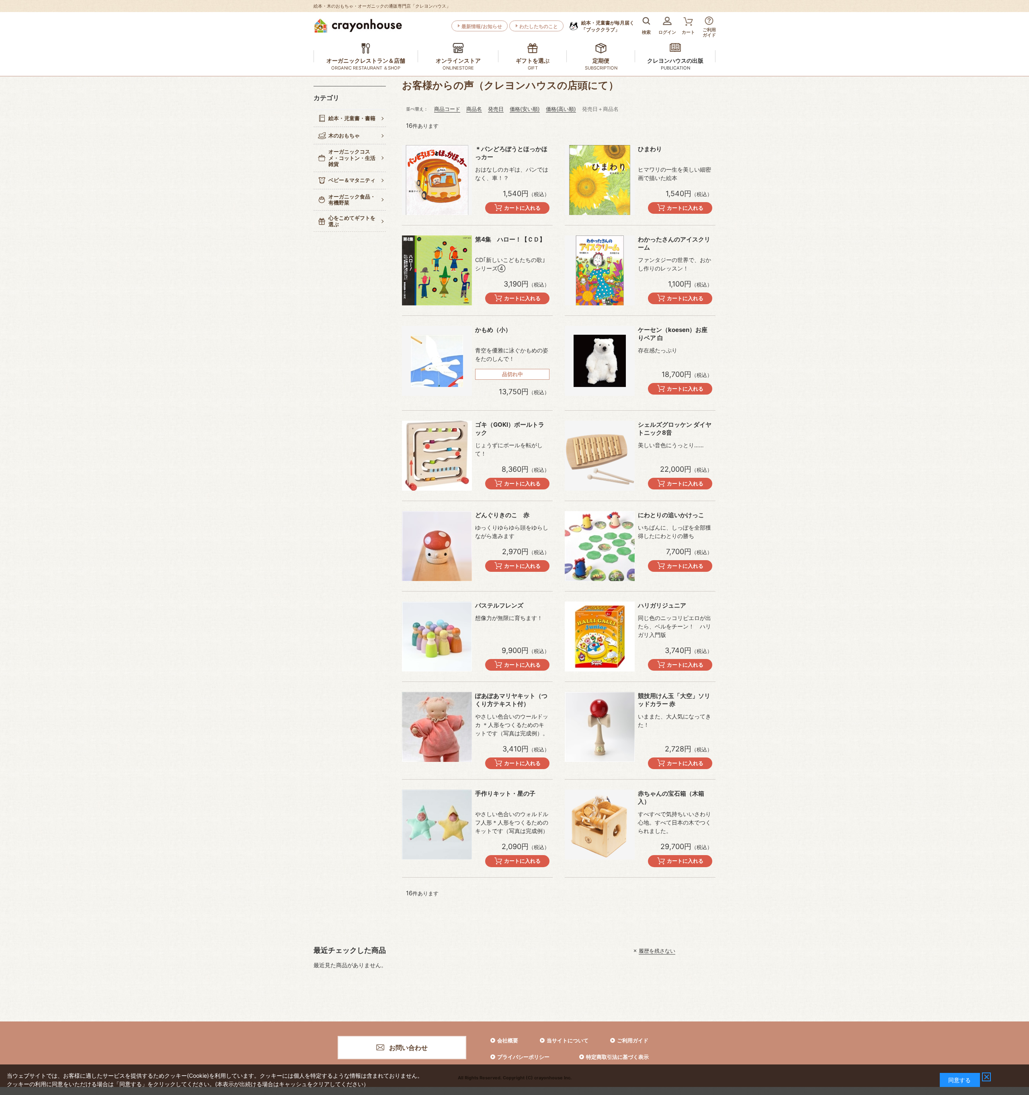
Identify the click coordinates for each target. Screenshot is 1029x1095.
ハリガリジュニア (662, 605)
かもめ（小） (493, 330)
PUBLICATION (675, 68)
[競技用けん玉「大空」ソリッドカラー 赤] (600, 727)
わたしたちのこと (538, 26)
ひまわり (650, 149)
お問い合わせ (408, 1048)
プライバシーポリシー (523, 1057)
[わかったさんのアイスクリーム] (600, 270)
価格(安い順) (525, 109)
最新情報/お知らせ (481, 26)
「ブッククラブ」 (607, 26)
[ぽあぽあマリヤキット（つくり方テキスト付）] (437, 727)
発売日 (496, 109)
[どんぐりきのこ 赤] (437, 546)
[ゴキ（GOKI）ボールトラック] (437, 456)
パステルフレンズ (499, 605)
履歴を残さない (657, 951)
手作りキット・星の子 (505, 793)
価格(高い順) (561, 109)
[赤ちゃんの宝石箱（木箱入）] (600, 825)
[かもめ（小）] (437, 361)
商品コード (447, 109)
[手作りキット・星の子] (437, 825)
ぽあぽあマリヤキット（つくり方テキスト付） (511, 700)
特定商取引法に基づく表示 (617, 1057)
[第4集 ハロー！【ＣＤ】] (437, 270)
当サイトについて (567, 1040)
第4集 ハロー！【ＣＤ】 (510, 239)
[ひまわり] (600, 180)
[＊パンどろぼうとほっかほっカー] (437, 180)
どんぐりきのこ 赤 (502, 515)
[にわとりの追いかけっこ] (600, 546)
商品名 (474, 109)
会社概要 (507, 1040)
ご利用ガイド (632, 1040)
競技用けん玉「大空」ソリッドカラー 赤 (674, 700)
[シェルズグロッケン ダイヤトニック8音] (600, 456)
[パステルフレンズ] (437, 636)
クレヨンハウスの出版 (675, 60)
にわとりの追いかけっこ (671, 515)
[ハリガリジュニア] (600, 636)
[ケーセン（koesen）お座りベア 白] (600, 361)
